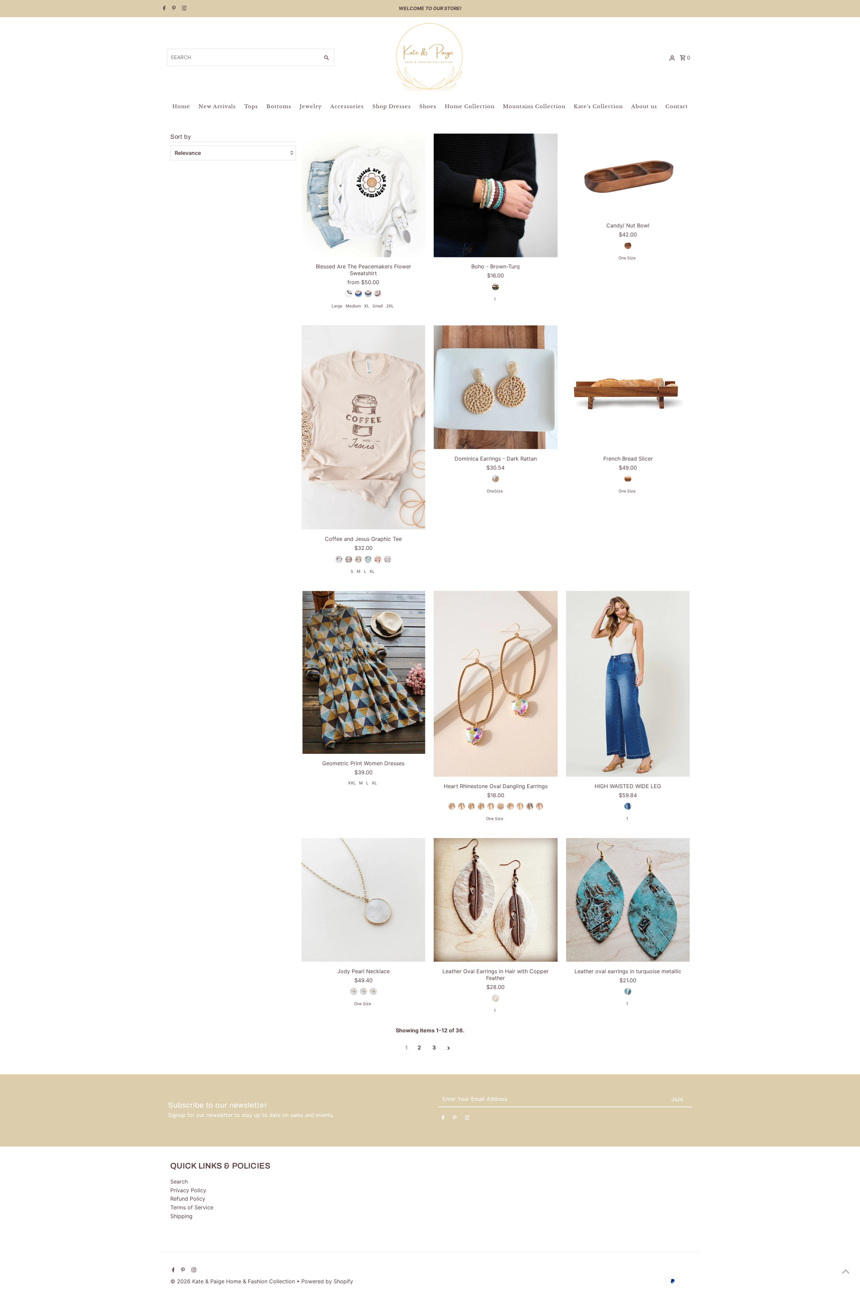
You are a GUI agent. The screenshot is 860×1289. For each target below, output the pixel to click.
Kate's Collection (598, 106)
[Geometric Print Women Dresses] (363, 672)
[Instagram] (183, 8)
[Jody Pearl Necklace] (363, 900)
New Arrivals (217, 106)
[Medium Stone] (628, 806)
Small (378, 305)
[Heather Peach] (378, 559)
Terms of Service (191, 1207)
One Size (627, 257)
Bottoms (278, 106)
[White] (348, 293)
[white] (495, 998)
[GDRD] (510, 806)
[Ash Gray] (339, 559)
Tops (251, 106)
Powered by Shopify (327, 1281)
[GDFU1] (490, 806)
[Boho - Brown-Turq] (496, 195)
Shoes (427, 106)
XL (366, 305)
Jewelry (311, 106)
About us (644, 106)
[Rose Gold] (373, 991)
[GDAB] (451, 806)
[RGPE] (539, 806)
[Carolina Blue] (358, 293)
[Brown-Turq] (495, 287)
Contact (676, 106)
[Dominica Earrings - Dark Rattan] (496, 387)
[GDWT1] (520, 806)
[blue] (628, 991)
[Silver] (363, 991)
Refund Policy (187, 1198)
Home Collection (469, 106)
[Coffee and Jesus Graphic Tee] (363, 427)
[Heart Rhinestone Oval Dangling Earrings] (496, 684)
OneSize (495, 490)
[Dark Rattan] (495, 478)
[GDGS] (500, 806)
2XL (390, 305)
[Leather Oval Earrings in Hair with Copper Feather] (496, 900)
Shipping (181, 1216)
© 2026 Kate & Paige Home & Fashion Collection (233, 1281)
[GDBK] (471, 806)
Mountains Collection (534, 106)
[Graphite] (368, 293)
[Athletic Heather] (348, 559)
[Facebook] (163, 8)
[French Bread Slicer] (628, 387)
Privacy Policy (188, 1190)
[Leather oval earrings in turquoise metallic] (628, 900)
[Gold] (353, 991)
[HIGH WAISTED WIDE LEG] (628, 684)
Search (179, 1181)
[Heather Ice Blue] (368, 559)
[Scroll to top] (845, 1271)
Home (181, 106)
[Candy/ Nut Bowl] (628, 174)
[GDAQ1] (461, 806)
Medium (353, 305)
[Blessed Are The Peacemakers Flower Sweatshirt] (363, 195)
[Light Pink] (378, 293)
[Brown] (628, 245)
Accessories (347, 106)
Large (337, 305)
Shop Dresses (391, 106)
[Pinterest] (173, 8)
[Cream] (358, 559)
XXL (352, 782)
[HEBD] (529, 806)
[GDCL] (481, 806)
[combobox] (242, 57)
